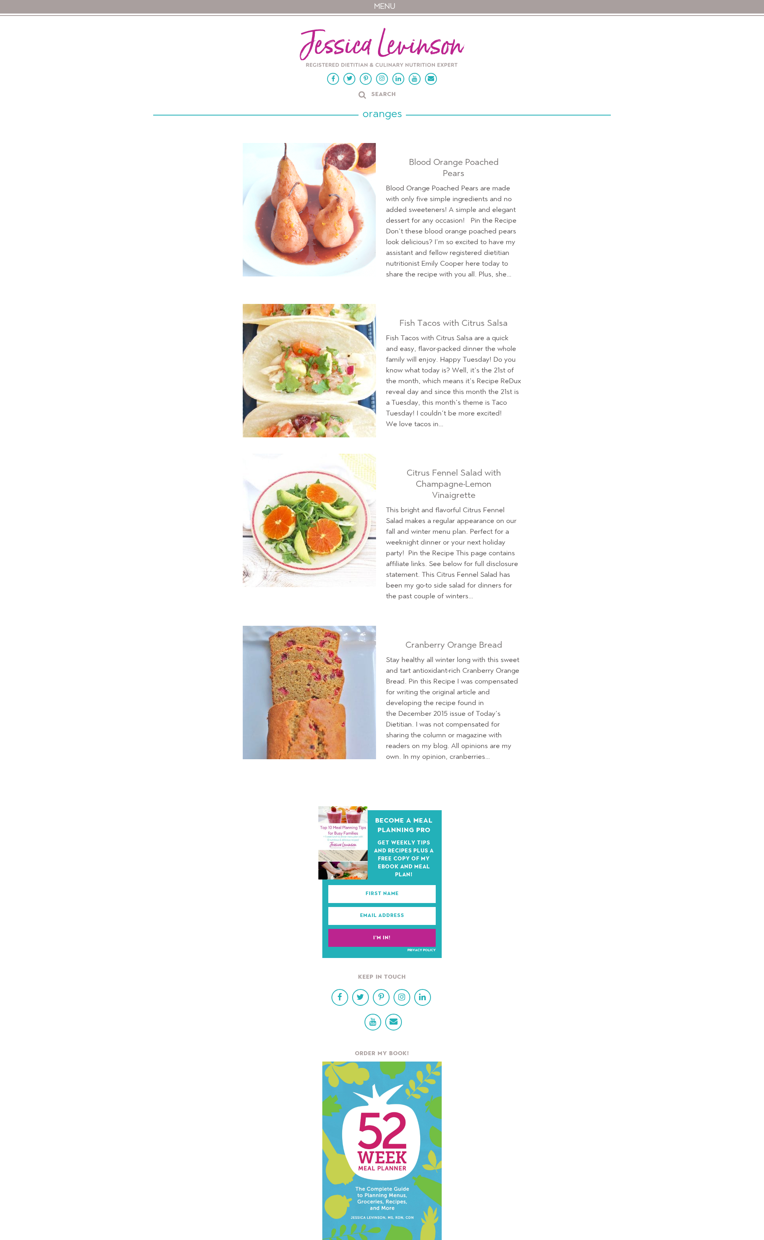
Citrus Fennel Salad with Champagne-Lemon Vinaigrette (454, 484)
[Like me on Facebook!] (333, 79)
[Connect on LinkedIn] (398, 79)
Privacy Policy (421, 950)
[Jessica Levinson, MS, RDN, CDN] (382, 48)
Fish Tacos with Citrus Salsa (454, 323)
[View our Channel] (415, 79)
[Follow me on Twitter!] (349, 79)
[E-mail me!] (431, 79)
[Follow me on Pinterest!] (366, 79)
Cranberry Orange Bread (453, 645)
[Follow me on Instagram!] (382, 79)
